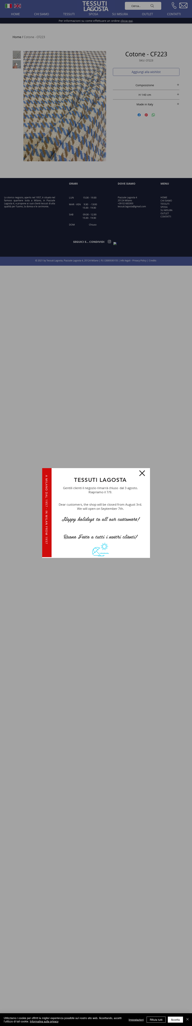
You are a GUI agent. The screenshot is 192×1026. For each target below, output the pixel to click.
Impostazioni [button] (136, 1019)
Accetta (175, 1019)
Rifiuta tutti (156, 1019)
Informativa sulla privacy (44, 1021)
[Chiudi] (187, 1019)
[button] (142, 473)
